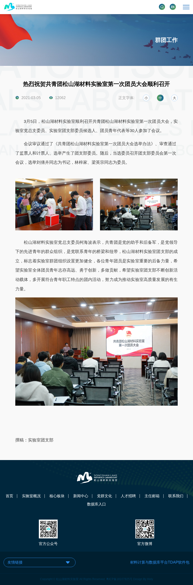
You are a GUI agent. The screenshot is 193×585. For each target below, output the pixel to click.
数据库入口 (96, 504)
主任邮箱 (152, 496)
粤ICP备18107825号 (119, 579)
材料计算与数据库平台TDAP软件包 (159, 562)
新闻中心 (80, 496)
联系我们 (175, 496)
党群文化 (104, 496)
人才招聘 (128, 496)
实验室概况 (31, 496)
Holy (150, 579)
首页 (9, 496)
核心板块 (56, 496)
